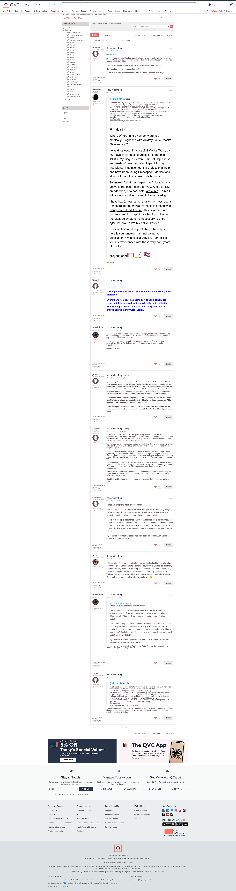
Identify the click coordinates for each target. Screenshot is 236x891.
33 (99, 318)
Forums (79, 14)
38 (99, 585)
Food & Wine (149, 11)
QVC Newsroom (111, 819)
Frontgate (128, 858)
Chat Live (51, 814)
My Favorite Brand (75, 33)
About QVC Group (112, 814)
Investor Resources (112, 827)
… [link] (119, 41)
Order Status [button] (106, 789)
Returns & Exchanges (56, 827)
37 (99, 547)
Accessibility (65, 886)
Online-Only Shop (40, 11)
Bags (110, 11)
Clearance (55, 11)
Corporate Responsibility (114, 823)
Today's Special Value (77, 40)
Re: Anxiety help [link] (100, 14)
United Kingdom (155, 880)
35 (99, 419)
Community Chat (88, 14)
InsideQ (72, 38)
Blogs (69, 99)
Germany (134, 880)
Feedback (80, 831)
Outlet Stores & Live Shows (87, 823)
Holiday (72, 62)
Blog (78, 814)
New (16, 11)
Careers (137, 819)
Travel (72, 89)
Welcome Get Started (77, 35)
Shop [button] (27, 5)
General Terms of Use (124, 862)
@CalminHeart (118, 603)
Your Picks (7, 11)
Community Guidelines (55, 880)
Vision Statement (53, 886)
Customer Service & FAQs (58, 819)
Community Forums (84, 810)
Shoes (101, 11)
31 (99, 81)
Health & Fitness (164, 11)
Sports (72, 72)
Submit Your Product (142, 814)
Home (117, 11)
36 (99, 489)
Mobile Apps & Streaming (86, 827)
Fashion (75, 11)
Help (170, 18)
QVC (63, 14)
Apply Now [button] (177, 789)
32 (99, 271)
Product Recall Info (55, 831)
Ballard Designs (118, 858)
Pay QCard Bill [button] (154, 789)
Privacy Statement (110, 862)
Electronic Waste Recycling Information (104, 883)
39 (99, 665)
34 (99, 366)
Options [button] (171, 48)
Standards (66, 121)
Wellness (73, 69)
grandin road (146, 858)
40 (99, 720)
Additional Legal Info (108, 880)
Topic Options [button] (106, 35)
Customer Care (75, 97)
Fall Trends (25, 11)
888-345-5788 (53, 810)
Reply (168, 78)
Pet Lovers (73, 79)
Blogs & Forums (70, 14)
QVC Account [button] (129, 789)
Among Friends (75, 87)
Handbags (73, 47)
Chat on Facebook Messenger (60, 823)
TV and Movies (75, 74)
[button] (210, 4)
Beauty (84, 11)
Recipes (72, 57)
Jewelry (93, 11)
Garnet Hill (137, 858)
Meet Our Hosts (83, 819)
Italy (140, 880)
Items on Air (51, 5)
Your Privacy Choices (55, 883)
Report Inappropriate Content (98, 78)
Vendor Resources (141, 810)
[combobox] (126, 5)
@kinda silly (111, 54)
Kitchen (138, 11)
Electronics (127, 11)
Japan (146, 880)
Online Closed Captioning (90, 880)
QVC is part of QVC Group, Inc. (95, 858)
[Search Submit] (195, 5)
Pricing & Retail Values (72, 880)
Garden (65, 11)
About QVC (109, 810)
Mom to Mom (74, 82)
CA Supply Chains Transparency (78, 883)
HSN (109, 858)
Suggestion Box (75, 94)
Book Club (73, 77)
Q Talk (72, 92)
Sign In (163, 18)
